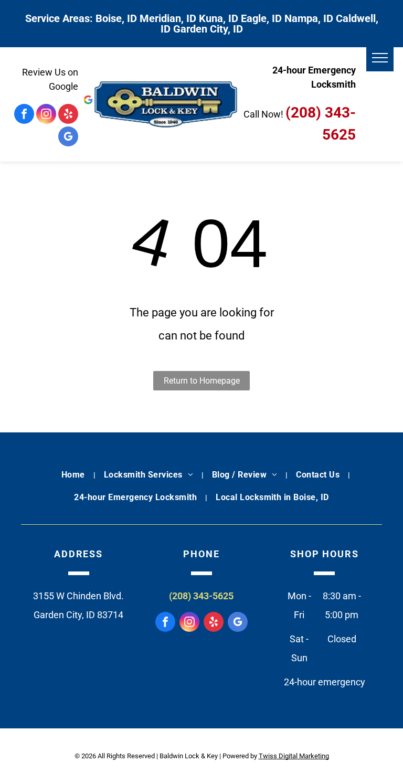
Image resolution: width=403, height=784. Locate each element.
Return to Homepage (202, 381)
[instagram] (46, 115)
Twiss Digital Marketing (294, 756)
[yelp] (68, 115)
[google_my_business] (68, 137)
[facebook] (24, 115)
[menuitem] (74, 475)
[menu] (380, 57)
